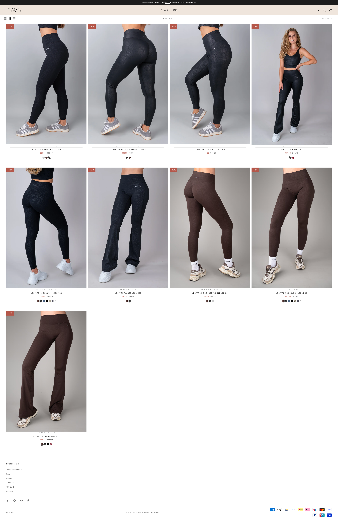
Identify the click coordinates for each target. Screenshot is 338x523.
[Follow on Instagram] (14, 500)
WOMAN (164, 10)
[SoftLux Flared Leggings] (293, 158)
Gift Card (10, 487)
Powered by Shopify (151, 512)
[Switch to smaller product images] (10, 18)
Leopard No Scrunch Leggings (46, 293)
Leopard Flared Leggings (128, 293)
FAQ (8, 474)
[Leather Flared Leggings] (290, 158)
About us (10, 482)
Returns (9, 491)
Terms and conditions (15, 469)
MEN (175, 10)
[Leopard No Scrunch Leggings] (38, 301)
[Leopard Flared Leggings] (127, 301)
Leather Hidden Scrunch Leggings (128, 150)
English (10, 512)
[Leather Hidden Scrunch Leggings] (44, 158)
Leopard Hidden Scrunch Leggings (46, 150)
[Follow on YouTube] (21, 500)
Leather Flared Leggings (292, 150)
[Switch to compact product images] (14, 18)
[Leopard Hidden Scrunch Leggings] (46, 158)
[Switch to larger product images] (5, 18)
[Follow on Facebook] (7, 500)
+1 (55, 301)
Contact (9, 478)
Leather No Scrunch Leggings (209, 150)
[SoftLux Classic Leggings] (44, 301)
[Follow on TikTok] (28, 500)
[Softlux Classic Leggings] (47, 301)
